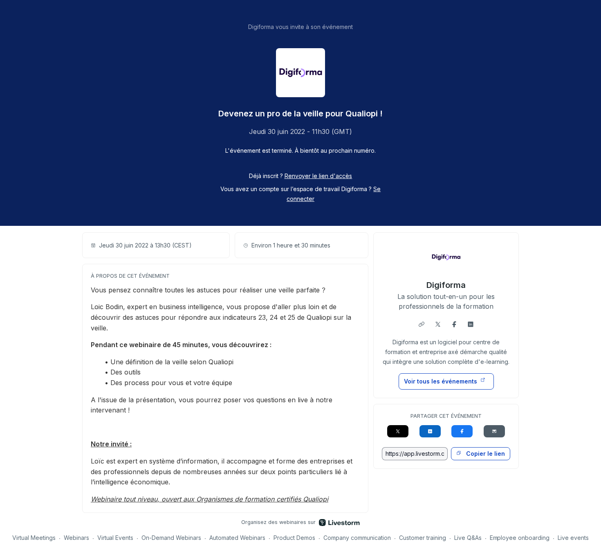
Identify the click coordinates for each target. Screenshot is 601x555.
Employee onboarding (520, 537)
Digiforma (446, 285)
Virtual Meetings (34, 537)
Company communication (357, 537)
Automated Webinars (237, 537)
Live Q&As (468, 537)
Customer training (422, 537)
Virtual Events (115, 537)
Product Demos (294, 537)
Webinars (76, 537)
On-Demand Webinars (171, 537)
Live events (573, 537)
